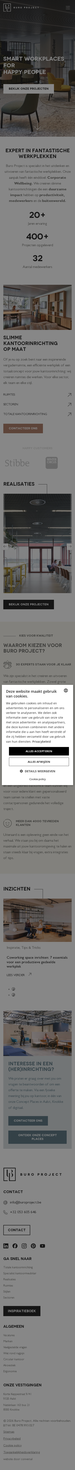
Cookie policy (37, 779)
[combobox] (66, 690)
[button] (37, 771)
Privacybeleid (41, 741)
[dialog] (37, 735)
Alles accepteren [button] (39, 751)
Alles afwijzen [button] (39, 762)
